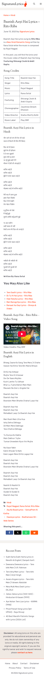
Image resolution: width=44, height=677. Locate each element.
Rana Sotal (25, 506)
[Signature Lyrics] (14, 4)
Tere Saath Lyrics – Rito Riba (19, 292)
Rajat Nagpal (13, 506)
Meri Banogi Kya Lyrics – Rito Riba (21, 302)
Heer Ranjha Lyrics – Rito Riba (20, 299)
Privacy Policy (15, 668)
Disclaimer (34, 663)
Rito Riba (35, 506)
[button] (34, 4)
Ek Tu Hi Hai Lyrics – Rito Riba (19, 296)
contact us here (24, 652)
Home (6, 15)
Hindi (13, 15)
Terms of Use (29, 668)
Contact (23, 663)
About (15, 663)
